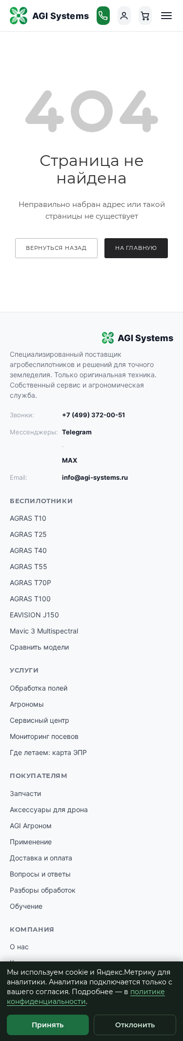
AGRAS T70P (30, 582)
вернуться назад (56, 248)
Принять (47, 1025)
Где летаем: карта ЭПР (48, 752)
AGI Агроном (31, 825)
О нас (19, 946)
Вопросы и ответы (40, 874)
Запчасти (25, 793)
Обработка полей (38, 688)
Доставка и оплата (41, 858)
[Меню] (166, 15)
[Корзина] (145, 15)
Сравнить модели (39, 647)
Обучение (26, 906)
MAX (69, 460)
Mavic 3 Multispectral (44, 631)
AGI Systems (60, 16)
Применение (31, 841)
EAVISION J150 (34, 615)
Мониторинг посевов (44, 736)
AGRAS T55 (28, 566)
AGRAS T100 (30, 598)
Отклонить (135, 1025)
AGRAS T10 (28, 518)
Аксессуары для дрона (49, 809)
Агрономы (27, 704)
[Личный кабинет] (124, 15)
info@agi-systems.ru (95, 477)
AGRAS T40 (28, 550)
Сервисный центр (39, 720)
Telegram (77, 432)
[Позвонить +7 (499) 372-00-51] (103, 15)
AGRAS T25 (28, 534)
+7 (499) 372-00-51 (93, 415)
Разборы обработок (43, 890)
